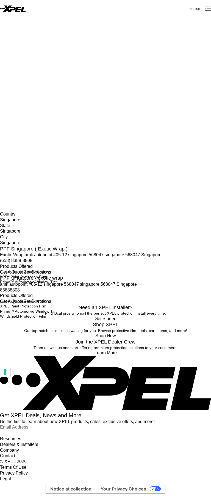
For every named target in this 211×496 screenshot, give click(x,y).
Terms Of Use (13, 467)
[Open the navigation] (207, 9)
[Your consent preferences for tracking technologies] (5, 372)
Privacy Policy (14, 473)
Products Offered (16, 266)
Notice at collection (70, 489)
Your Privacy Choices (123, 489)
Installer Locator (14, 174)
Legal (5, 478)
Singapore (9, 180)
